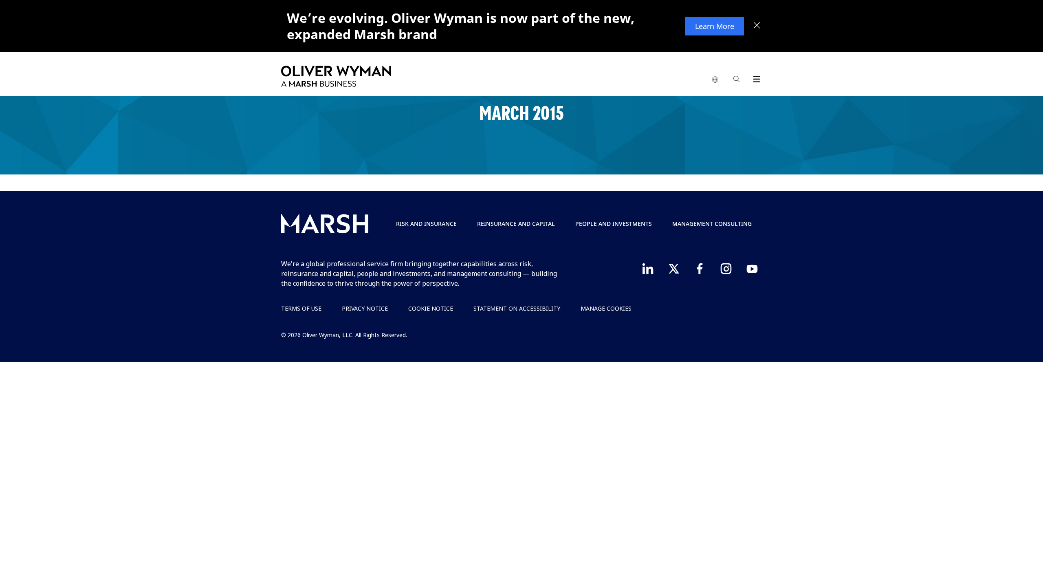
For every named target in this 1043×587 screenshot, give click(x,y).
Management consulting (712, 223)
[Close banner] (757, 26)
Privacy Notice (365, 308)
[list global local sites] (715, 79)
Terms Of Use (301, 308)
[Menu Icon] (755, 78)
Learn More (714, 26)
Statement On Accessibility (516, 308)
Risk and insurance (426, 223)
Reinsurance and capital (516, 223)
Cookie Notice (430, 308)
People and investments (613, 223)
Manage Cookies (606, 308)
